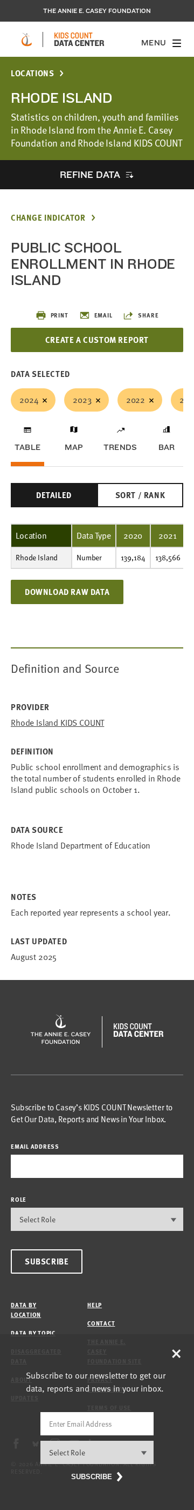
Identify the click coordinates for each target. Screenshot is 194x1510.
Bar (166, 447)
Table (27, 447)
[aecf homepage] (27, 39)
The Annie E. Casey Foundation (97, 11)
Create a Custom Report (97, 340)
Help (94, 1305)
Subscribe (46, 1261)
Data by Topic (33, 1333)
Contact (101, 1323)
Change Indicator (48, 217)
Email (103, 315)
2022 (135, 399)
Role (18, 1199)
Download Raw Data (67, 592)
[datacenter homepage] (79, 39)
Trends (120, 447)
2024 (28, 399)
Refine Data (90, 174)
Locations (32, 73)
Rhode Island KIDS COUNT (57, 722)
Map (74, 447)
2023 (82, 399)
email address (35, 1146)
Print (59, 315)
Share (148, 315)
